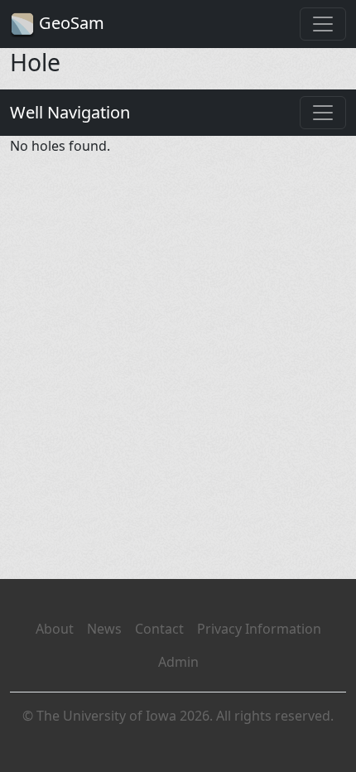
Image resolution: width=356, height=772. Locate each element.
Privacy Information (259, 629)
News (104, 629)
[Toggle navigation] (323, 24)
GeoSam (69, 23)
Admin (178, 662)
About (55, 629)
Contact (159, 629)
